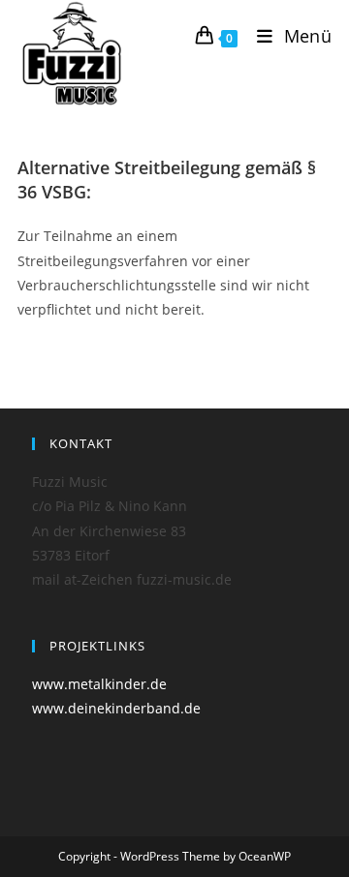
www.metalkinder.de (99, 684)
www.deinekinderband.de (116, 708)
